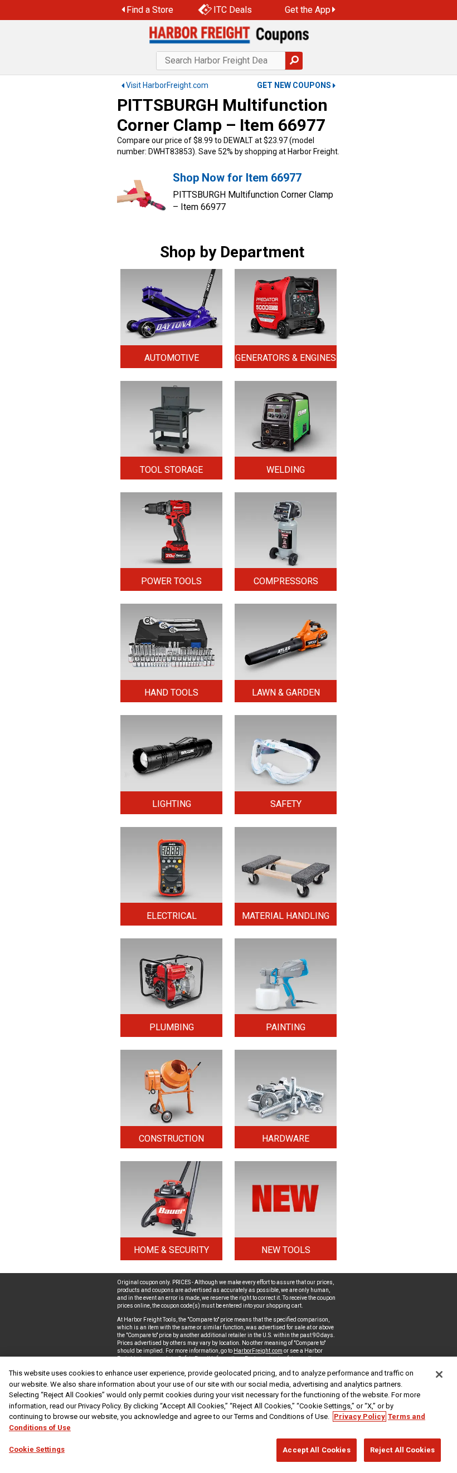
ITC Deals (232, 9)
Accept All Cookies (316, 1450)
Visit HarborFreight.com (167, 85)
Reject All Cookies (402, 1450)
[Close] (439, 1374)
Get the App (307, 9)
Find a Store (150, 9)
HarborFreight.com (258, 1351)
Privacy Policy (359, 1416)
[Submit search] (294, 61)
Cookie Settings (37, 1449)
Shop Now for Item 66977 (237, 177)
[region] (228, 1415)
